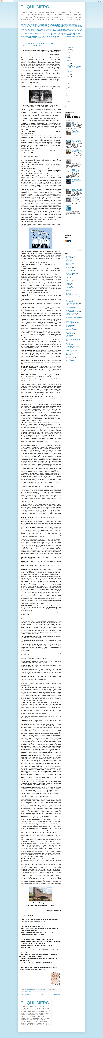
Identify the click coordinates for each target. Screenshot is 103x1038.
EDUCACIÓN (36, 28)
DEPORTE (80, 26)
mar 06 (69, 76)
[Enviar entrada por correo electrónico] (47, 989)
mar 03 (69, 78)
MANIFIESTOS (56, 33)
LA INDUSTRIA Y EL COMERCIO (38, 32)
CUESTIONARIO (71, 26)
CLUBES (38, 26)
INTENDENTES (49, 30)
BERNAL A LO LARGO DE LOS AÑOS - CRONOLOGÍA (77, 190)
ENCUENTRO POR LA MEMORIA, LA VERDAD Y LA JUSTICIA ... (75, 67)
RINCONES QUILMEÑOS (56, 36)
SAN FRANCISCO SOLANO (68, 36)
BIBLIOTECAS (61, 25)
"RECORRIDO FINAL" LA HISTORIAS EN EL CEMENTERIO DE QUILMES (76, 161)
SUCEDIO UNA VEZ (27, 37)
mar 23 (69, 65)
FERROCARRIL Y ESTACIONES (27, 29)
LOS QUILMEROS (42, 33)
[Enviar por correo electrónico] (49, 989)
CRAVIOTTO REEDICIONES (61, 26)
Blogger (58, 1028)
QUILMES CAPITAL (24, 36)
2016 (67, 90)
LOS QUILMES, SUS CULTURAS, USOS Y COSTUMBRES (76, 131)
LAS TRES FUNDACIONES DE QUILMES (55, 32)
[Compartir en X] (52, 989)
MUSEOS (22, 34)
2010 (67, 100)
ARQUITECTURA (74, 24)
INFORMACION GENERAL (29, 30)
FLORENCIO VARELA (38, 29)
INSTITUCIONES (41, 30)
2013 (67, 95)
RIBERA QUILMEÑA (46, 36)
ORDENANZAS (69, 335)
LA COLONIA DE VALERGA (75, 30)
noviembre (69, 47)
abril (68, 59)
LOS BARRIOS (79, 32)
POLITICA (68, 343)
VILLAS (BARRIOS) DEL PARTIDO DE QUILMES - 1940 (76, 141)
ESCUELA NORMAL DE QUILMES (70, 28)
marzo (68, 60)
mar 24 (69, 63)
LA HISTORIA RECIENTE (70, 314)
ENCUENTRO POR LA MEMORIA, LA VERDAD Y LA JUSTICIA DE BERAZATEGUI (39, 44)
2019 (67, 85)
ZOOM (67, 361)
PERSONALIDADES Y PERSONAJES (63, 35)
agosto (68, 52)
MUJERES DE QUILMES (76, 33)
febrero (68, 80)
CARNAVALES (74, 25)
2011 (67, 98)
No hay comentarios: (42, 989)
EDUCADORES (42, 28)
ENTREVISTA (68, 293)
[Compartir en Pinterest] (55, 989)
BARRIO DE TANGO (37, 25)
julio (68, 54)
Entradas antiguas (56, 994)
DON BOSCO (68, 289)
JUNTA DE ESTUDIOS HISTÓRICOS (60, 30)
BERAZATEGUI (44, 25)
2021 (67, 44)
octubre (68, 49)
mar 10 (69, 73)
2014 (67, 93)
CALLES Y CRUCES (68, 25)
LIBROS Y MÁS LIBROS (70, 32)
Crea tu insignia (67, 109)
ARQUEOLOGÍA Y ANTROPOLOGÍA (64, 24)
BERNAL (50, 25)
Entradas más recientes (25, 994)
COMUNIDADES (52, 26)
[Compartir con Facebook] (53, 989)
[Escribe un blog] (51, 989)
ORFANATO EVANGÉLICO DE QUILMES (77, 198)
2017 (67, 88)
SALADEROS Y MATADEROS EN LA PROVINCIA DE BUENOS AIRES (76, 171)
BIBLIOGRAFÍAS (55, 25)
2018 (67, 87)
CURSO (75, 26)
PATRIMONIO (68, 336)
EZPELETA (80, 28)
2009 (67, 101)
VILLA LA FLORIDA (60, 37)
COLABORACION (45, 26)
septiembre (69, 50)
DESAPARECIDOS (24, 28)
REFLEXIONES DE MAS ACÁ (35, 36)
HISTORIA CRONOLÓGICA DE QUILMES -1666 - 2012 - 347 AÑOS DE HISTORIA (77, 150)
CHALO (34, 26)
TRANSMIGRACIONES (50, 37)
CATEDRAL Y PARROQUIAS (71, 273)
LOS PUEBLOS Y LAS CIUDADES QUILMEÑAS (30, 33)
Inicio (42, 994)
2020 (67, 83)
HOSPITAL (80, 29)
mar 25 (69, 62)
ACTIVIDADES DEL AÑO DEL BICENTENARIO (46, 24)
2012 (67, 96)
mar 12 (69, 69)
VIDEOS (55, 37)
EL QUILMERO (35, 6)
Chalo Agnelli (67, 106)
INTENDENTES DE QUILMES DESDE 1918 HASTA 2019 (76, 180)
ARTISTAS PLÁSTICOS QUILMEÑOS (73, 261)
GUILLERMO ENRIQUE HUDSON (57, 29)
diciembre (69, 45)
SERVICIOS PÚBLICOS (78, 36)
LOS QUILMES (50, 33)
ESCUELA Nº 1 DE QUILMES (56, 28)
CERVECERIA (29, 26)
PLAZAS (77, 34)
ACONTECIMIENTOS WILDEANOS (29, 24)
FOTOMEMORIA (46, 29)
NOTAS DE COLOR (29, 34)
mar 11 (69, 71)
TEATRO (35, 37)
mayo (68, 57)
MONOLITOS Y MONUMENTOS (65, 33)
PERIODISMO (47, 34)
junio (68, 55)
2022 (67, 42)
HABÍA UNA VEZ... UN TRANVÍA (72, 29)
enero (68, 81)
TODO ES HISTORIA (41, 37)
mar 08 (69, 74)
